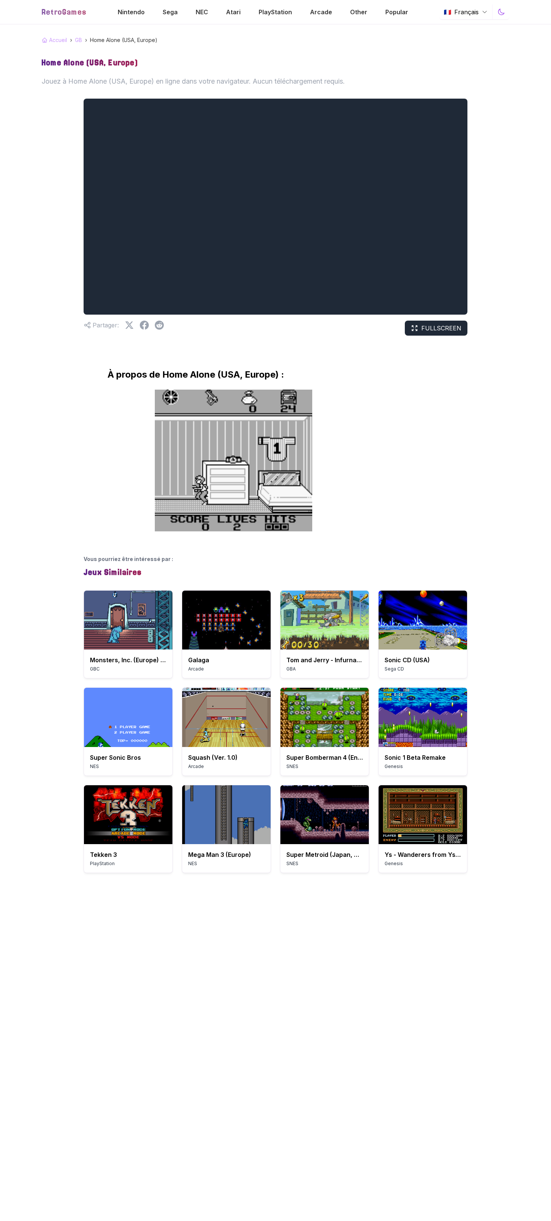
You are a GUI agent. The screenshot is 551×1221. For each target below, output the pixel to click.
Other (358, 12)
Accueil (58, 40)
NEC (202, 12)
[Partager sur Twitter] (129, 325)
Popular (396, 12)
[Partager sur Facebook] (144, 325)
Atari (233, 12)
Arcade (321, 12)
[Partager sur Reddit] (159, 325)
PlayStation (275, 12)
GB (78, 40)
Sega (170, 12)
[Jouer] (128, 620)
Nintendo (131, 12)
